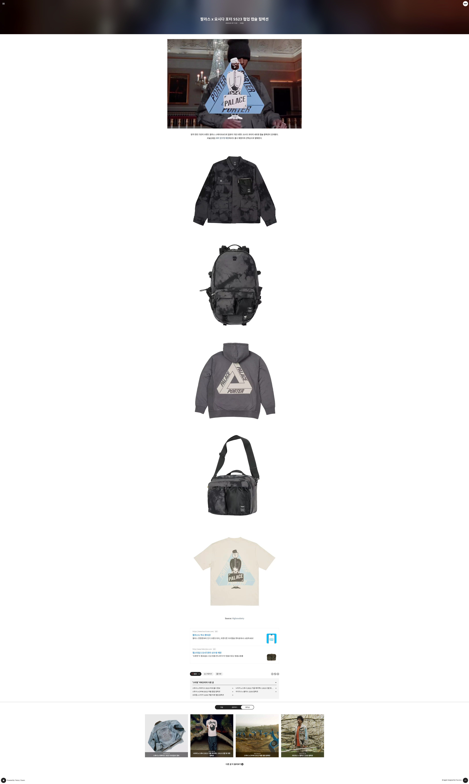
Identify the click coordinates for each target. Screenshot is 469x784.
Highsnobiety (238, 618)
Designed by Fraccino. (455, 780)
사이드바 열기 (3, 4)
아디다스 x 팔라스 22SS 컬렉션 (247, 691)
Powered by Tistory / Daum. (16, 780)
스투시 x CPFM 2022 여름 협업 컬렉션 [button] (257, 735)
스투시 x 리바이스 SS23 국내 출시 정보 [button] (166, 735)
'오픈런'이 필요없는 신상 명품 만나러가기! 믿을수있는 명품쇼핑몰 (218, 656)
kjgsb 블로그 (3, 780)
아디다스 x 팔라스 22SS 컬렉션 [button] (302, 735)
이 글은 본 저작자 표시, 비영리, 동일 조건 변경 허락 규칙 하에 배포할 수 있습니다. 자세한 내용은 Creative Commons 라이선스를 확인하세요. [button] (275, 674)
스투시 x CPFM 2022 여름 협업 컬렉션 (206, 691)
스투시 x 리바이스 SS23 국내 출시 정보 (206, 688)
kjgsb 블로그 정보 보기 (465, 4)
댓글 (221, 707)
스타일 (241, 23)
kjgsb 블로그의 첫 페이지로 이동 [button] (234, 4)
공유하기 (234, 707)
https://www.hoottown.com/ (203, 631)
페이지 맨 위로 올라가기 (465, 780)
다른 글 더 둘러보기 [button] (233, 764)
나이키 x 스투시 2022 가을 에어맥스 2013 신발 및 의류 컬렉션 (256, 688)
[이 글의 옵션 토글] (199, 674)
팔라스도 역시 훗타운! (202, 635)
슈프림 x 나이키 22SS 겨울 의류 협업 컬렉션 (208, 695)
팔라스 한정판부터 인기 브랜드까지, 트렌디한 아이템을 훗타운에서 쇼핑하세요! (223, 638)
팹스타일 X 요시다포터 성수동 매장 (207, 652)
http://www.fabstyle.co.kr (202, 649)
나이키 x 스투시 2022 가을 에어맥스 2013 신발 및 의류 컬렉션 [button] (211, 735)
